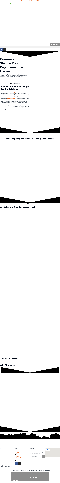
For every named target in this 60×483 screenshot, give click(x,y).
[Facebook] (16, 463)
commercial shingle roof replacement (10, 92)
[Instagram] (4, 49)
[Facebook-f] (1, 49)
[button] (30, 47)
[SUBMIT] (43, 456)
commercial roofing (11, 98)
